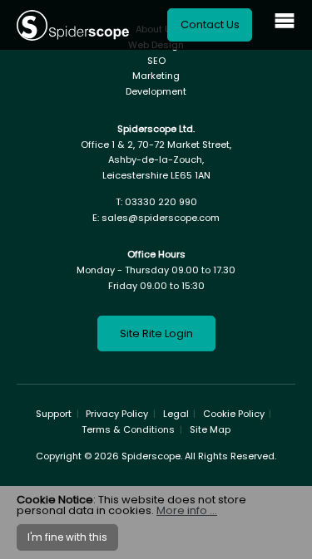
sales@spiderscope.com (161, 217)
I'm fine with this (67, 537)
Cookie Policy (234, 413)
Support (54, 413)
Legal (176, 413)
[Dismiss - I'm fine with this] (287, 500)
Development (156, 91)
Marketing (156, 75)
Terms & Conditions (128, 429)
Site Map (210, 429)
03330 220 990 (161, 201)
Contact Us (210, 24)
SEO (156, 60)
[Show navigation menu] (284, 25)
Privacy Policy (117, 413)
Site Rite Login (156, 333)
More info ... (186, 510)
